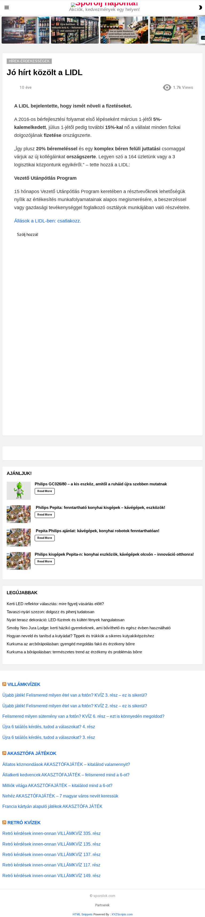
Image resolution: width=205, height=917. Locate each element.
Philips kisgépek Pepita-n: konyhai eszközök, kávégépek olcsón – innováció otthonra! (114, 554)
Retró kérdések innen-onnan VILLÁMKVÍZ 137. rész (51, 854)
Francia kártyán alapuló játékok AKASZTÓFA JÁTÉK (52, 806)
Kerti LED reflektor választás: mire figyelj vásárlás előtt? (55, 603)
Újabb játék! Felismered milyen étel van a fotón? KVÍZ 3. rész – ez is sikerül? (74, 695)
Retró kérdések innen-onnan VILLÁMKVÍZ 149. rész (51, 875)
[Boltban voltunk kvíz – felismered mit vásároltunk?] (174, 30)
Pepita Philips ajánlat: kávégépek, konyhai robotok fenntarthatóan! (97, 530)
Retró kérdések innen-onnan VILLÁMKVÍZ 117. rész (51, 864)
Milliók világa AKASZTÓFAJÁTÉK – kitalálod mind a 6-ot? (57, 785)
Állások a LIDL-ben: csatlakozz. (47, 221)
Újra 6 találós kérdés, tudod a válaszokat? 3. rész (48, 737)
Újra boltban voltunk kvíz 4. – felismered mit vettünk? (72, 37)
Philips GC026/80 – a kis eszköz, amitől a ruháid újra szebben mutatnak (101, 484)
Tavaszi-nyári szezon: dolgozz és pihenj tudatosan (50, 611)
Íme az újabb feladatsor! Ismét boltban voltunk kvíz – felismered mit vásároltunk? (124, 36)
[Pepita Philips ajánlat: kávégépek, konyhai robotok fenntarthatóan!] (19, 537)
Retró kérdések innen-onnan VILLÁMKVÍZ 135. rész (51, 844)
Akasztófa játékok (31, 753)
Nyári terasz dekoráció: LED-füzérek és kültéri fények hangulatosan (65, 619)
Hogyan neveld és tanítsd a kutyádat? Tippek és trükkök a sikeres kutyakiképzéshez (80, 636)
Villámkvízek (23, 684)
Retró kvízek (24, 822)
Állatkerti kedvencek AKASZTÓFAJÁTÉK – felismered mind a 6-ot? (65, 774)
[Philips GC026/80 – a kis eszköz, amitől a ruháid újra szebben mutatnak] (19, 491)
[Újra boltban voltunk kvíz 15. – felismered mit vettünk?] (25, 30)
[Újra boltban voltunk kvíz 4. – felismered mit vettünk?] (75, 30)
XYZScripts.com (122, 914)
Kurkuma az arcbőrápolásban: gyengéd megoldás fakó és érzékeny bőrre (71, 644)
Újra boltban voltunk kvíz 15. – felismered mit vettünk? (24, 37)
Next (202, 30)
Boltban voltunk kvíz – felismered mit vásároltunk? (170, 37)
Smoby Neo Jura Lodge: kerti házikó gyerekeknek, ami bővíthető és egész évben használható (89, 628)
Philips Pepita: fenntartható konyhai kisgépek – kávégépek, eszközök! (100, 507)
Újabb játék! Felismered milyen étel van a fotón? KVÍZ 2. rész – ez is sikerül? (74, 705)
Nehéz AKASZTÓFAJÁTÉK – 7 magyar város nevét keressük (60, 795)
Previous (2, 30)
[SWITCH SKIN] (200, 7)
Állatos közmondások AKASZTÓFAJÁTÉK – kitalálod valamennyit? (66, 764)
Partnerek (102, 905)
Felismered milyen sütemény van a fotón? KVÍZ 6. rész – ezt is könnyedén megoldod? (83, 716)
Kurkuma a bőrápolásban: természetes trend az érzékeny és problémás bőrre (74, 652)
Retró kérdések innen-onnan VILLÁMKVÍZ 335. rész (51, 833)
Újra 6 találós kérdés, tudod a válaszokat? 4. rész (48, 726)
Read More (44, 491)
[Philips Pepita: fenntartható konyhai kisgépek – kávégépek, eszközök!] (19, 514)
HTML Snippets (83, 914)
